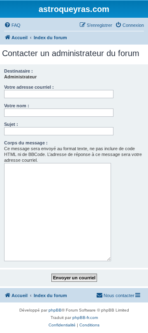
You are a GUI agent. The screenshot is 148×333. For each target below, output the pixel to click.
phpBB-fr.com (85, 317)
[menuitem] (12, 25)
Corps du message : (26, 142)
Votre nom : (16, 105)
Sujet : (11, 124)
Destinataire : (18, 70)
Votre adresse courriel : (29, 87)
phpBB (55, 310)
